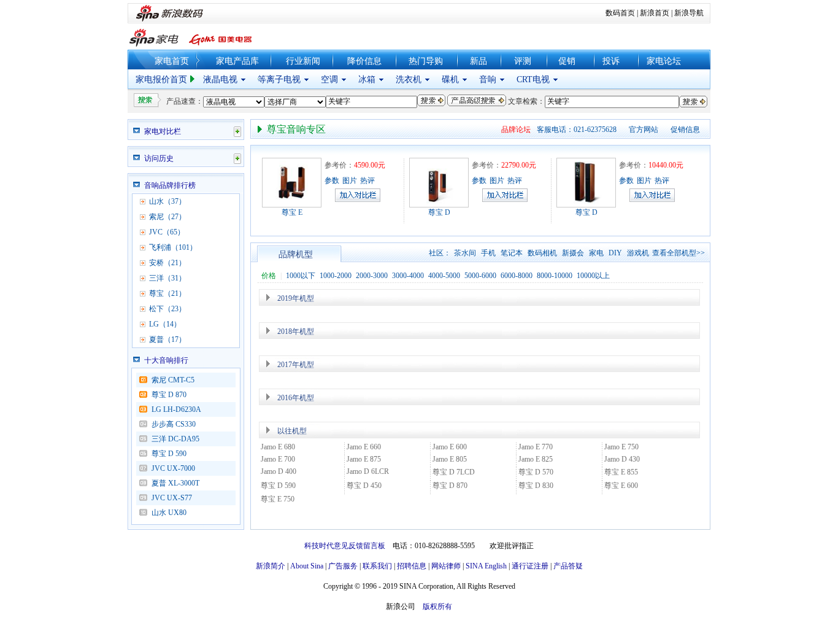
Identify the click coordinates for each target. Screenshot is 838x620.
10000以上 (593, 275)
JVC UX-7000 (173, 468)
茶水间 (465, 253)
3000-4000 (408, 275)
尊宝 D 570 (535, 472)
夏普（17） (167, 339)
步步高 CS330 (174, 424)
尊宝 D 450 (364, 485)
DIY (615, 253)
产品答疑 (568, 566)
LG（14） (165, 324)
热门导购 (426, 61)
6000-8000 (516, 275)
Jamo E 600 (449, 447)
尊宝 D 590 (169, 453)
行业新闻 (303, 61)
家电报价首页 (161, 79)
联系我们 (377, 566)
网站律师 (446, 566)
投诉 (611, 61)
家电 (596, 253)
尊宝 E (292, 212)
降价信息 (364, 61)
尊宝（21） (167, 293)
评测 (522, 61)
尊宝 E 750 (277, 499)
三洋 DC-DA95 (175, 439)
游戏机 (638, 253)
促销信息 (685, 129)
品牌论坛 (516, 129)
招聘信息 (411, 566)
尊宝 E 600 (621, 485)
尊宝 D (439, 212)
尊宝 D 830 (535, 485)
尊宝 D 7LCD (453, 472)
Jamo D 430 (622, 459)
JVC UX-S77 (175, 498)
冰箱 (366, 79)
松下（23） (167, 308)
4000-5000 (444, 275)
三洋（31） (167, 278)
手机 (488, 253)
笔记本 (512, 253)
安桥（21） (167, 262)
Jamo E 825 (535, 459)
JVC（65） (167, 232)
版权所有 (437, 606)
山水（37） (167, 201)
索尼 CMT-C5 (173, 380)
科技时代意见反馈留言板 (344, 545)
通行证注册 (530, 566)
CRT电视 (533, 79)
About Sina (306, 566)
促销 (566, 61)
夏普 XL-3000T (175, 483)
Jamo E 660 (364, 447)
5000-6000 (480, 275)
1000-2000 (336, 275)
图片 (349, 180)
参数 (332, 180)
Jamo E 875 (364, 459)
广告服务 (343, 566)
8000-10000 (554, 275)
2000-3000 (372, 275)
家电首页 (172, 61)
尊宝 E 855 (621, 472)
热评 (367, 180)
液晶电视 (220, 79)
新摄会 (573, 253)
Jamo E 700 (278, 459)
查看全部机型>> (678, 253)
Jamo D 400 (278, 471)
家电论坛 (664, 61)
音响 (487, 79)
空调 (329, 79)
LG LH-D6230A (176, 409)
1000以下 (300, 275)
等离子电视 (279, 79)
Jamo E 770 (535, 447)
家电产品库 (237, 61)
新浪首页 (654, 13)
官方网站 (643, 129)
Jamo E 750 (621, 447)
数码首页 (620, 13)
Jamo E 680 (278, 447)
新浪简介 (270, 566)
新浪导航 (689, 13)
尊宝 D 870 (169, 394)
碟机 (450, 79)
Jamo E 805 (449, 459)
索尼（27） (167, 216)
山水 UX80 (169, 512)
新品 (478, 61)
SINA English (486, 566)
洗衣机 (408, 79)
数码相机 (542, 253)
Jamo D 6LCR (368, 471)
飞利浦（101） (173, 247)
